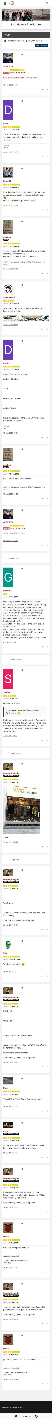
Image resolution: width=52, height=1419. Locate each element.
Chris (5, 1131)
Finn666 (7, 181)
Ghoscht (7, 591)
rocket (6, 1236)
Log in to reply (41, 45)
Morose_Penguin (11, 773)
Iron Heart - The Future (26, 24)
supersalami (9, 297)
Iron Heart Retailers (15, 41)
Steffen (6, 692)
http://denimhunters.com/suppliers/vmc (20, 77)
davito (6, 123)
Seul (5, 953)
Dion (5, 1088)
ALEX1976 (8, 66)
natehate (7, 237)
